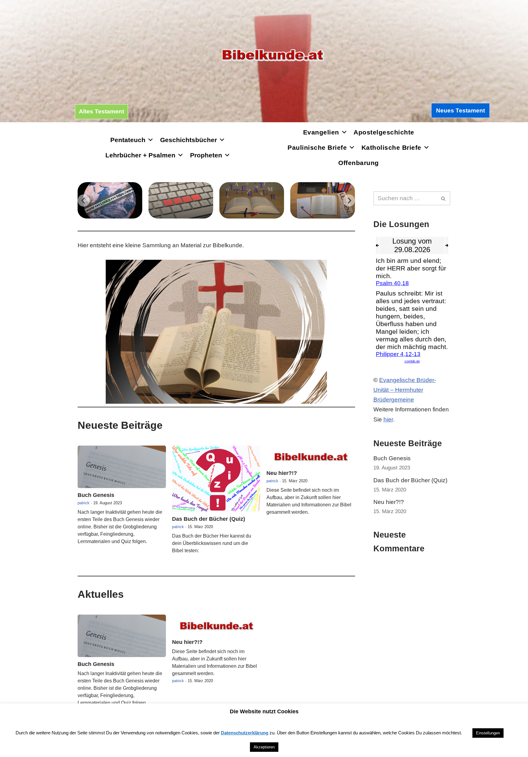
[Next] (349, 200)
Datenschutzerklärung (244, 732)
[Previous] (84, 200)
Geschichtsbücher (188, 139)
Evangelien (321, 132)
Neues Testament (460, 110)
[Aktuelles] (180, 200)
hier (388, 419)
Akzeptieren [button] (264, 747)
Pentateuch (127, 139)
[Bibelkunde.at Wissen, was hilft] (272, 55)
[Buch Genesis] (122, 467)
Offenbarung (358, 162)
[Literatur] (251, 200)
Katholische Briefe (391, 147)
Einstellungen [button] (488, 733)
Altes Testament (101, 111)
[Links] (110, 200)
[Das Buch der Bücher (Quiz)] (216, 479)
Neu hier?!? (281, 473)
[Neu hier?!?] (310, 456)
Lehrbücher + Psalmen (140, 155)
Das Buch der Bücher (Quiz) (208, 519)
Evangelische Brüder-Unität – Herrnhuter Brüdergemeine (404, 390)
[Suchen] (443, 198)
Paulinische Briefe (317, 147)
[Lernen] (322, 200)
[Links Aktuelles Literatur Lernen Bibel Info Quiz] (216, 200)
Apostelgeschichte (384, 132)
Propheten (206, 155)
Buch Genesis (96, 495)
